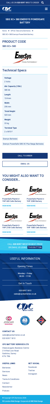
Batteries (6, 368)
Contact (6, 383)
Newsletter (7, 387)
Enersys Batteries (10, 139)
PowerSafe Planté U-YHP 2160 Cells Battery (12, 226)
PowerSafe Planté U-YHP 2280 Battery (35, 200)
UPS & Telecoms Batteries (21, 31)
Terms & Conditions (10, 379)
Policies (5, 391)
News (4, 375)
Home (4, 31)
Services (6, 371)
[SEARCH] (42, 2)
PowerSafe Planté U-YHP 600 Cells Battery (11, 200)
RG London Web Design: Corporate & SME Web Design (22, 401)
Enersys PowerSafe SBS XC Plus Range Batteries (23, 144)
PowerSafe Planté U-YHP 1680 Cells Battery (37, 226)
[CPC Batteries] (9, 9)
